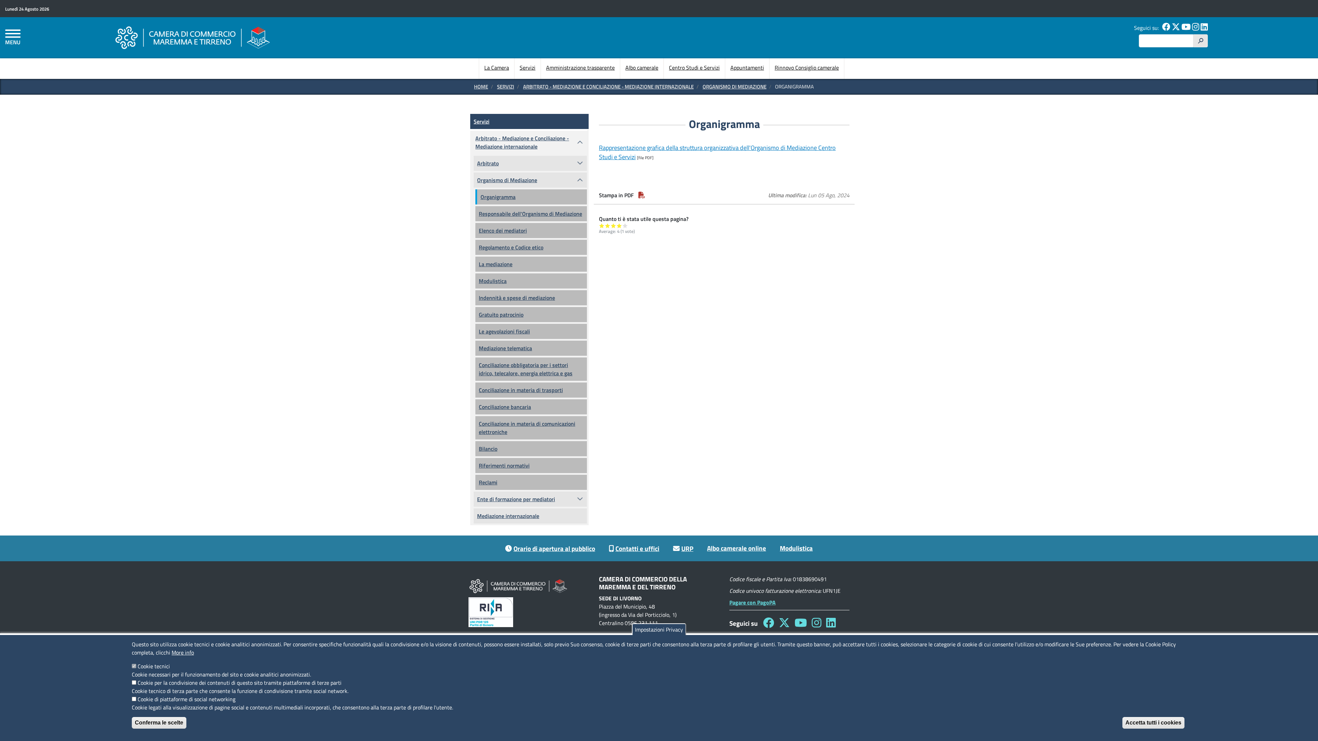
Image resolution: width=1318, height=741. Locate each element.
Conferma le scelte (159, 723)
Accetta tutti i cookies (1153, 723)
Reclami (488, 482)
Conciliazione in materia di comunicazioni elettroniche (527, 428)
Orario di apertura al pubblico (554, 548)
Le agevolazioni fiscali (504, 331)
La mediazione (495, 264)
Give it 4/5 (619, 225)
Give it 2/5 (608, 225)
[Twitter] (1176, 28)
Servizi (527, 67)
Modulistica (493, 281)
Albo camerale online (736, 548)
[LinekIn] (1204, 28)
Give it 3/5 (613, 225)
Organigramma (498, 197)
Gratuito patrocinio (501, 314)
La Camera (496, 67)
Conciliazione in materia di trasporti (521, 390)
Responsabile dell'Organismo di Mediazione (530, 214)
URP (687, 548)
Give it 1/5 (602, 225)
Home (481, 87)
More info (183, 652)
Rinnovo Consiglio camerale (807, 67)
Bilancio (488, 449)
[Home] (192, 37)
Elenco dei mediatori (503, 230)
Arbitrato (488, 163)
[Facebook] (1166, 28)
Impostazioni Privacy (659, 629)
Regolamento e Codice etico (511, 247)
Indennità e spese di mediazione (517, 298)
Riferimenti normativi (504, 465)
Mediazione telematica (505, 348)
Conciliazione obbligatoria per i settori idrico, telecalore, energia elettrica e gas (526, 369)
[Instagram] (1195, 28)
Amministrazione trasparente (580, 67)
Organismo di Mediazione (734, 87)
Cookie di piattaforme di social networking (186, 699)
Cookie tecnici (154, 666)
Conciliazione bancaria (505, 407)
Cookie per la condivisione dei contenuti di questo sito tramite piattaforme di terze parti (240, 683)
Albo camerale (641, 67)
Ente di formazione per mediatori (516, 499)
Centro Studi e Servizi (694, 67)
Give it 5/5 (625, 225)
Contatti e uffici (637, 548)
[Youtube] (1186, 28)
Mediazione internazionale (508, 516)
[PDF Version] (641, 195)
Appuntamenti (747, 67)
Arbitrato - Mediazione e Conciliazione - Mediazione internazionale (608, 87)
